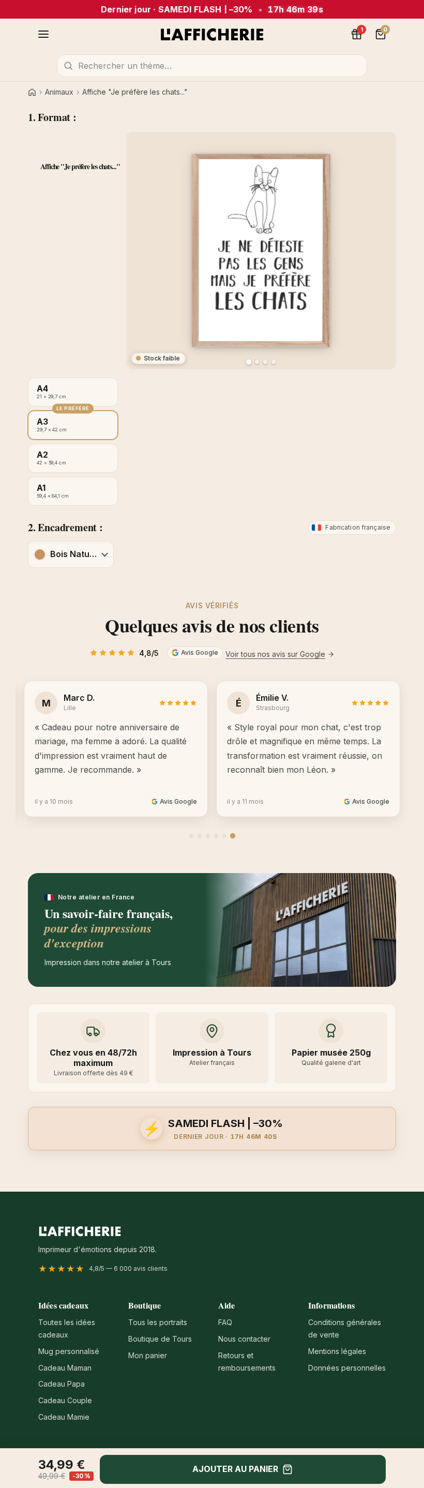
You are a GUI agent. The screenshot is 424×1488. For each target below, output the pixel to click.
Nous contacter (244, 1338)
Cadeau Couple (65, 1400)
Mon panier (147, 1355)
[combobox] (212, 65)
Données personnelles (347, 1367)
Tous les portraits (157, 1322)
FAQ (225, 1322)
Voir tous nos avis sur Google (275, 654)
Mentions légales (337, 1351)
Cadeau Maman (65, 1367)
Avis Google (199, 652)
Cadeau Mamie (63, 1416)
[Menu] (43, 34)
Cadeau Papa (61, 1383)
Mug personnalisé (68, 1351)
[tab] (191, 835)
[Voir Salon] (273, 362)
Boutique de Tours (160, 1338)
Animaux (59, 92)
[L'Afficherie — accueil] (212, 34)
